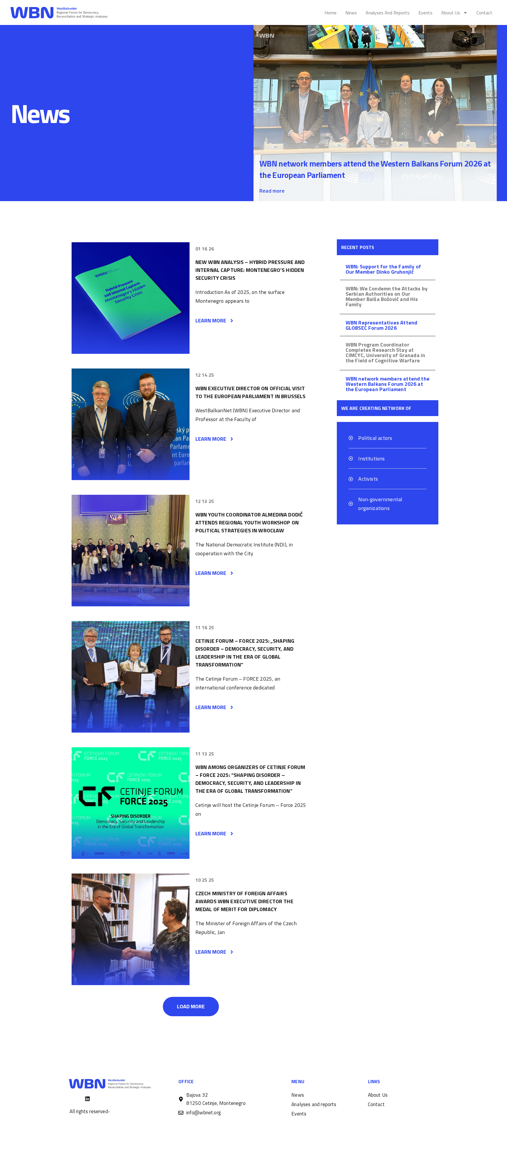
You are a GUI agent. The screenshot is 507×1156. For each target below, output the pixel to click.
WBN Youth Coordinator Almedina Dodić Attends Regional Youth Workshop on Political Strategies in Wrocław (249, 522)
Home (331, 12)
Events (425, 12)
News (351, 12)
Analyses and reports (388, 12)
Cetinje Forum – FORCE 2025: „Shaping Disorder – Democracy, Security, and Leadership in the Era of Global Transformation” (244, 653)
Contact (484, 12)
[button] (191, 1006)
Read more (272, 191)
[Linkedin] (87, 1098)
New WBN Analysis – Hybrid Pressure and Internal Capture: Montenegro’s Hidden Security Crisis (250, 270)
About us (450, 12)
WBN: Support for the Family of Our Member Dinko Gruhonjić (383, 269)
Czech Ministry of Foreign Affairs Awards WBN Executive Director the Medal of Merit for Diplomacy (244, 901)
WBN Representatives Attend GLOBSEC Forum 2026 (382, 325)
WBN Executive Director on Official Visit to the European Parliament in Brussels (250, 392)
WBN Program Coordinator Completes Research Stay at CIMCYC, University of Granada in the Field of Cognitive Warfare (385, 352)
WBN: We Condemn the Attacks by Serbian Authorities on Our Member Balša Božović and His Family (386, 296)
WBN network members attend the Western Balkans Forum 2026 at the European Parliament (375, 169)
